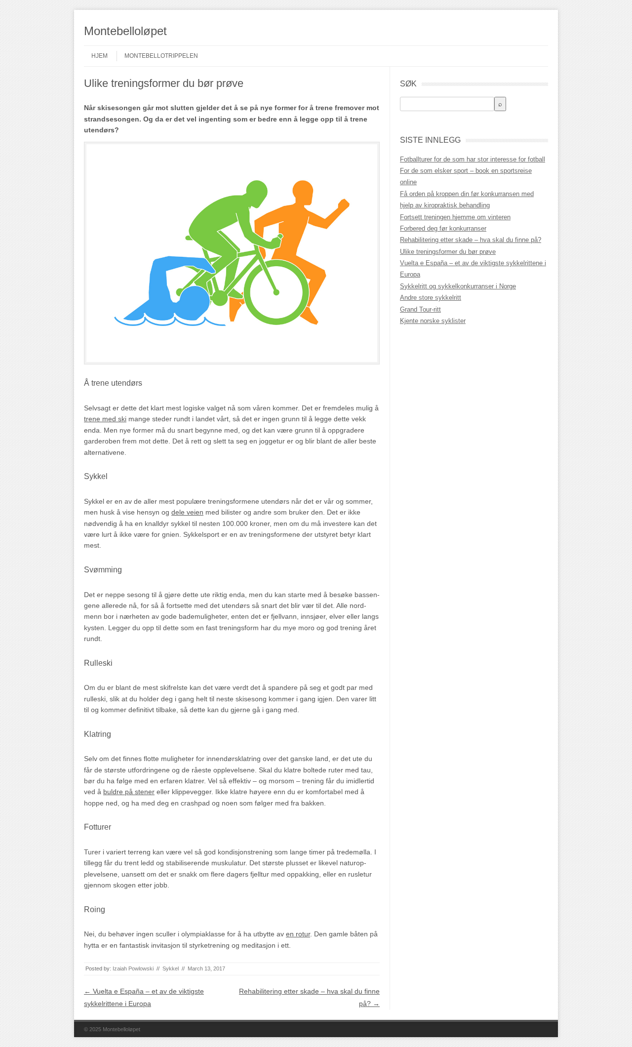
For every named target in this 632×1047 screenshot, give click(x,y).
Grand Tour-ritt (420, 309)
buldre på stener (129, 792)
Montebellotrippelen (161, 55)
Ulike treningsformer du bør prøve (448, 251)
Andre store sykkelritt (430, 297)
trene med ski (105, 419)
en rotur (298, 934)
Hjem (99, 55)
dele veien (187, 512)
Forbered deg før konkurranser (443, 228)
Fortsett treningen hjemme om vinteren (455, 217)
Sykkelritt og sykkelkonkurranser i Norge (458, 286)
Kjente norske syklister (433, 320)
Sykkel (170, 968)
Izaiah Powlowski (133, 968)
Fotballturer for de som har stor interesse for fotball (472, 159)
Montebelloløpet (125, 31)
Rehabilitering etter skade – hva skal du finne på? (470, 239)
